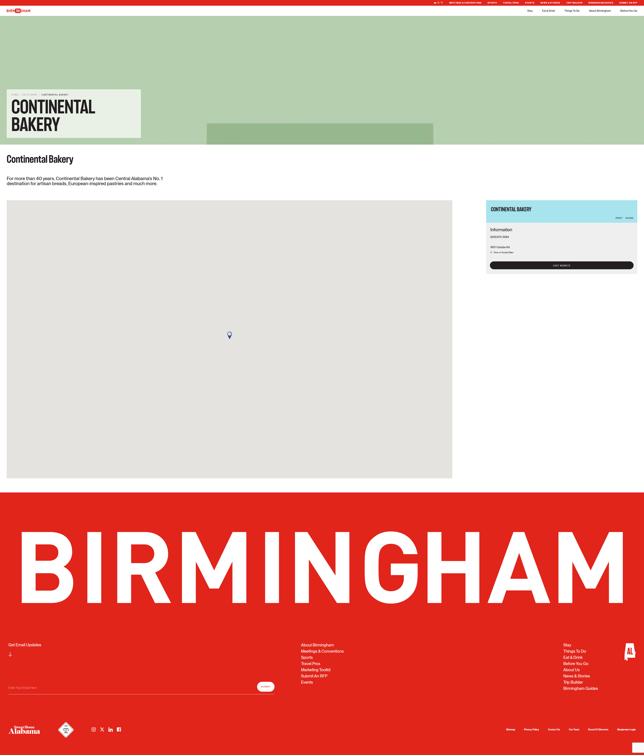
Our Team (574, 729)
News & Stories (550, 3)
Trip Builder (574, 3)
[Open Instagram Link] (94, 729)
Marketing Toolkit (316, 669)
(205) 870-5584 (499, 237)
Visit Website (561, 266)
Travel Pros (511, 3)
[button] (229, 335)
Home (14, 95)
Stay (530, 10)
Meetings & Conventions (465, 3)
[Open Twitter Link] (102, 729)
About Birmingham (600, 10)
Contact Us (554, 729)
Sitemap (510, 729)
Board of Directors (598, 729)
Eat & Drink (548, 10)
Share (630, 218)
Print (619, 218)
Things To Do (572, 10)
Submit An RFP (628, 3)
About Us (571, 669)
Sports (492, 3)
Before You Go (628, 10)
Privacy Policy (531, 729)
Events (529, 3)
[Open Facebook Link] (119, 729)
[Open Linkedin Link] (110, 729)
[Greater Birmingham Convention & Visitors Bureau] (18, 11)
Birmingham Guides (600, 3)
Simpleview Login (626, 729)
